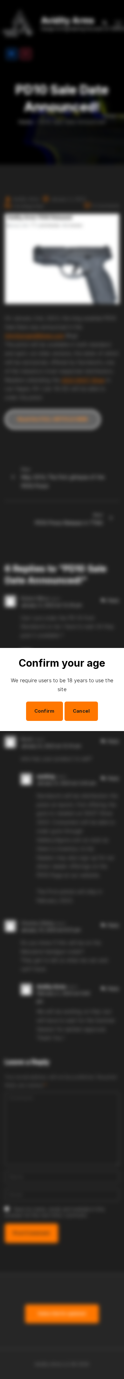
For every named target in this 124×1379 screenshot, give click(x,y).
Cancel (81, 711)
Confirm (44, 711)
